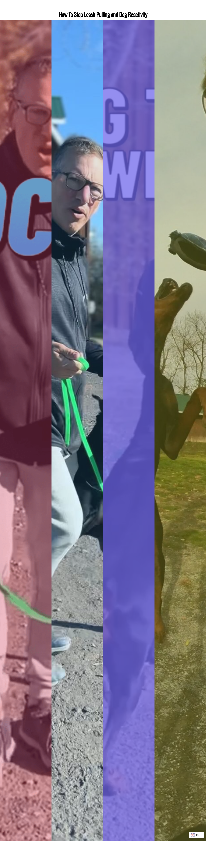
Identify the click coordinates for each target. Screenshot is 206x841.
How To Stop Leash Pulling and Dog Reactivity (103, 14)
